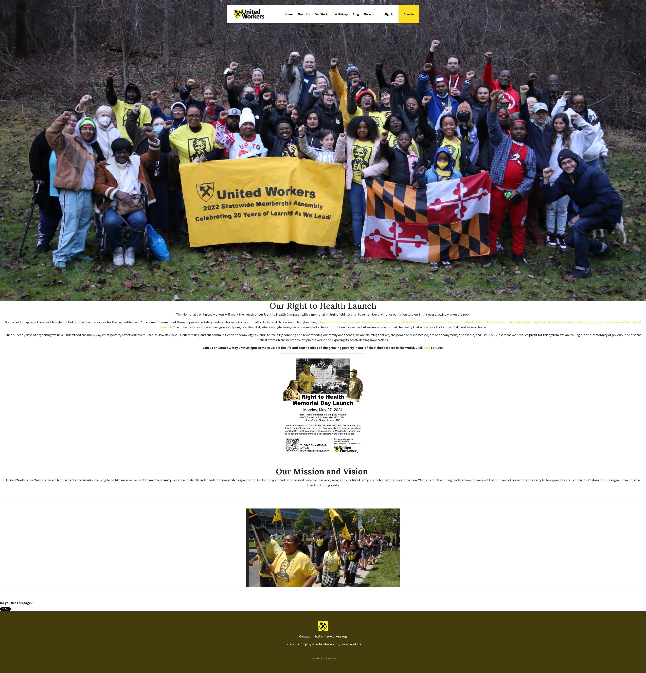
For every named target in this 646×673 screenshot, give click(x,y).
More (367, 14)
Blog (356, 14)
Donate (409, 14)
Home (289, 14)
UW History (340, 14)
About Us (304, 14)
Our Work (321, 14)
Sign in (388, 14)
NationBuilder (329, 658)
